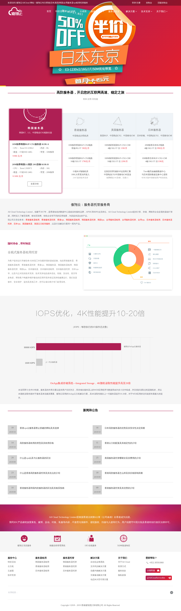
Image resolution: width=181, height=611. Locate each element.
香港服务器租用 (42, 566)
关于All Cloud (124, 562)
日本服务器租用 (42, 571)
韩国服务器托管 (70, 562)
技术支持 (12, 575)
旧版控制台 (163, 3)
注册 (138, 3)
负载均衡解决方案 (98, 571)
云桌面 (83, 11)
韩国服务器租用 (42, 562)
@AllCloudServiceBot (156, 578)
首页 (49, 11)
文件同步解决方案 (98, 566)
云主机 (72, 11)
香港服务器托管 (70, 566)
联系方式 (122, 566)
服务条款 (122, 571)
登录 (134, 3)
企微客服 (151, 570)
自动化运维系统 (97, 562)
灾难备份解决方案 (98, 575)
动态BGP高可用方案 (99, 579)
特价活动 (59, 11)
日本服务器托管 (70, 571)
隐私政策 (122, 575)
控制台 (149, 3)
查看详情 (35, 184)
